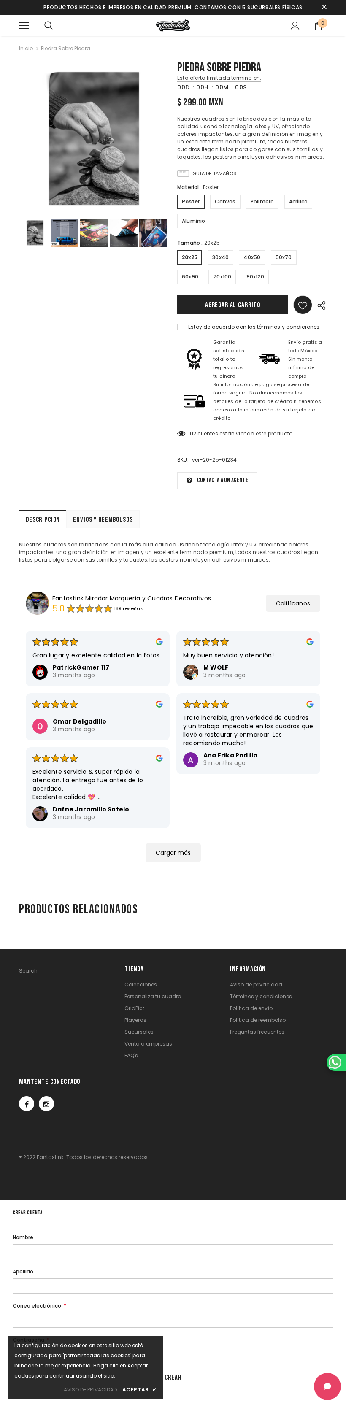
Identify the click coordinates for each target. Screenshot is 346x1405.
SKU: (183, 459)
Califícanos (293, 603)
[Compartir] (319, 304)
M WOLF (215, 667)
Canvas (225, 201)
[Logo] (173, 25)
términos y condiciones (288, 326)
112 (192, 433)
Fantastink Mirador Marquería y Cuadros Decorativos (131, 598)
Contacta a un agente (222, 480)
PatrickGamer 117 (81, 667)
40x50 (251, 257)
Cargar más (173, 852)
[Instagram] (46, 1103)
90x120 (255, 276)
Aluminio (193, 220)
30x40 (220, 257)
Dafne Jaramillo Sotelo (91, 809)
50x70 (284, 257)
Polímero (262, 201)
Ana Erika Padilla (230, 755)
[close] (324, 7)
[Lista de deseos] (302, 304)
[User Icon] (295, 26)
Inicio (26, 48)
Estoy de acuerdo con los (222, 326)
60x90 (190, 276)
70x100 (222, 276)
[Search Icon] (48, 26)
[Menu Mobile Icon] (24, 26)
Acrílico (298, 201)
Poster (191, 201)
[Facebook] (26, 1103)
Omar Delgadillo (79, 721)
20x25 (189, 257)
